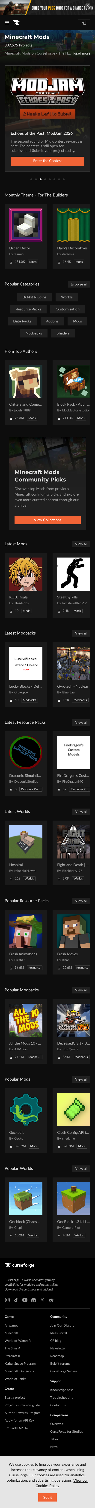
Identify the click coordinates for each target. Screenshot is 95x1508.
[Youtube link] (25, 1300)
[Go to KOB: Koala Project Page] (26, 585)
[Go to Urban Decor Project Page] (26, 236)
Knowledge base (61, 1390)
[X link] (42, 1300)
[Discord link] (33, 1300)
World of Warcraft (18, 1340)
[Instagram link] (7, 1300)
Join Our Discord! (62, 1325)
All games (11, 1325)
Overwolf (56, 1424)
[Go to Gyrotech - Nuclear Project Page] (74, 674)
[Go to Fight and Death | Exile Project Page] (74, 853)
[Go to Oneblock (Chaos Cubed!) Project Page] (26, 1209)
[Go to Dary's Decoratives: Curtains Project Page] (74, 236)
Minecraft (11, 1333)
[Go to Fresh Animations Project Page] (26, 942)
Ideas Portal (58, 1333)
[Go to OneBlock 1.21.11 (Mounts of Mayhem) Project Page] (74, 1209)
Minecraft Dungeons (19, 1371)
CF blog (55, 1340)
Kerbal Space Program (20, 1363)
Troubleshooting (61, 1397)
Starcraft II (12, 1356)
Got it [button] (47, 1497)
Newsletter (58, 1348)
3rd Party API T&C (18, 1428)
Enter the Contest (47, 161)
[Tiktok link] (16, 1300)
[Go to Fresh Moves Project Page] (74, 942)
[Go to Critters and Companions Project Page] (26, 392)
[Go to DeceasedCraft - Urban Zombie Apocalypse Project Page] (74, 1031)
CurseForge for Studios (66, 1431)
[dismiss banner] (87, 5)
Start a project (15, 1397)
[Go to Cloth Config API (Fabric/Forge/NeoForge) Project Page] (74, 1120)
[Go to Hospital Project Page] (26, 853)
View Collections (47, 520)
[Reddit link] (51, 1300)
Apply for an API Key (19, 1420)
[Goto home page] (16, 22)
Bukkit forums (60, 1363)
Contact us (58, 1405)
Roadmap (57, 1356)
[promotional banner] (47, 7)
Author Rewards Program (23, 1413)
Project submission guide (22, 1405)
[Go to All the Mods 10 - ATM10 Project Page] (26, 1031)
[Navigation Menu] (7, 22)
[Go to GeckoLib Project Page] (26, 1120)
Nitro (54, 1447)
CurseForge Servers (63, 1371)
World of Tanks (15, 1379)
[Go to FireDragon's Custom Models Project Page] (74, 763)
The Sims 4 (12, 1348)
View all (81, 544)
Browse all (79, 284)
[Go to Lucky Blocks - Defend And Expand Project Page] (26, 674)
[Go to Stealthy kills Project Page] (74, 585)
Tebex (54, 1439)
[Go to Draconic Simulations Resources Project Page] (26, 763)
